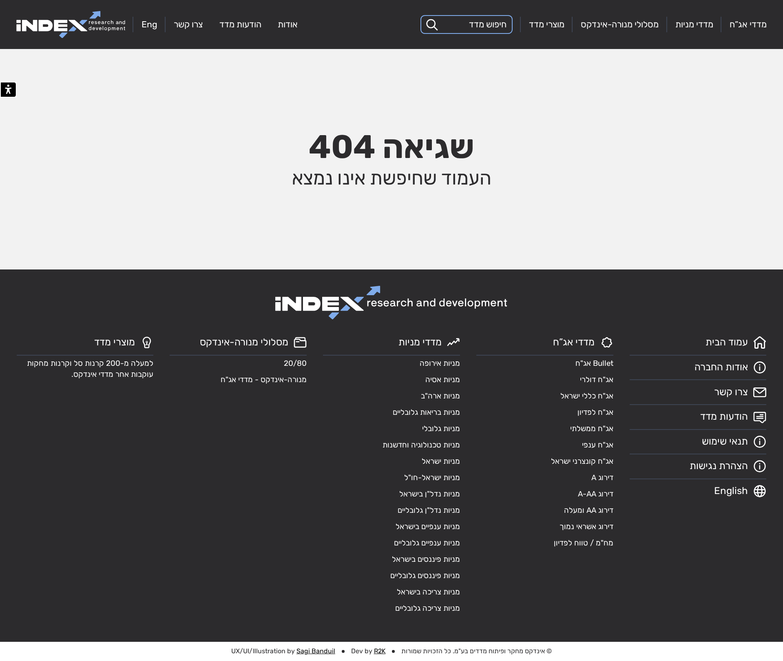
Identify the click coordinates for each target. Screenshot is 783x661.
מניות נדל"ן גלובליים (429, 510)
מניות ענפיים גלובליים (427, 543)
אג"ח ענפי (597, 445)
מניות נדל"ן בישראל (429, 494)
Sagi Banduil (315, 651)
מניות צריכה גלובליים (427, 608)
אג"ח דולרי (596, 379)
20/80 (295, 363)
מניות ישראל (441, 461)
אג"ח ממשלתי (591, 428)
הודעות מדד (240, 24)
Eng (149, 24)
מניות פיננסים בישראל (426, 559)
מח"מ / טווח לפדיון (583, 543)
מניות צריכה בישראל (428, 592)
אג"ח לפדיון (595, 412)
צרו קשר (188, 24)
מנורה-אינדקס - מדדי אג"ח (264, 379)
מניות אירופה (440, 363)
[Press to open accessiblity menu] (8, 90)
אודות (288, 24)
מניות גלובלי (441, 428)
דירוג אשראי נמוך (586, 526)
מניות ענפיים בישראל (428, 526)
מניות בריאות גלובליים (426, 412)
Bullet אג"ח (594, 363)
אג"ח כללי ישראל (586, 396)
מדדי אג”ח (748, 24)
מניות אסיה (442, 379)
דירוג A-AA (595, 494)
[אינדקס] (70, 24)
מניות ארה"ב (440, 396)
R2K (380, 651)
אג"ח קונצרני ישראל (582, 461)
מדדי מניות (694, 24)
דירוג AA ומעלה (588, 510)
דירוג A (602, 477)
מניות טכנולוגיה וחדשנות (421, 445)
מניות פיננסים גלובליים (425, 575)
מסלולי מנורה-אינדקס (620, 24)
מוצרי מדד (546, 24)
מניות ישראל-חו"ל (432, 477)
